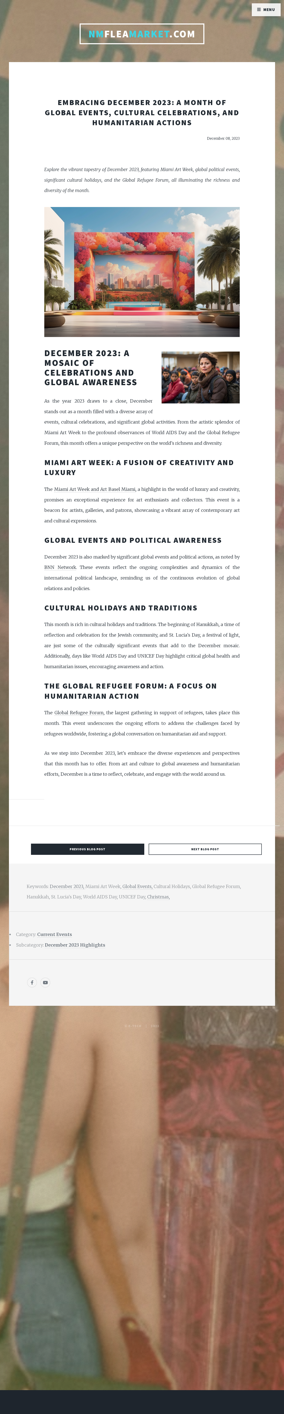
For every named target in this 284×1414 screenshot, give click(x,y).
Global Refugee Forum (79, 713)
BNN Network (60, 567)
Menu (269, 9)
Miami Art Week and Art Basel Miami (94, 489)
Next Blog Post (205, 849)
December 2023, (67, 886)
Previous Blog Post (87, 849)
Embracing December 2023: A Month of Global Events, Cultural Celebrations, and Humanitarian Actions (142, 112)
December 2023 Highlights (75, 945)
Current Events (54, 934)
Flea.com (142, 34)
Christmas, (158, 897)
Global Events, (138, 886)
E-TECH (135, 1026)
